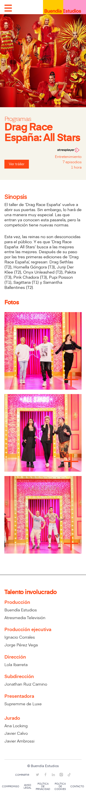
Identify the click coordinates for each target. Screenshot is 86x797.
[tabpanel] (43, 432)
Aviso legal (27, 786)
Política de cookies (60, 786)
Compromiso (10, 786)
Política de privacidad (43, 786)
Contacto (77, 786)
